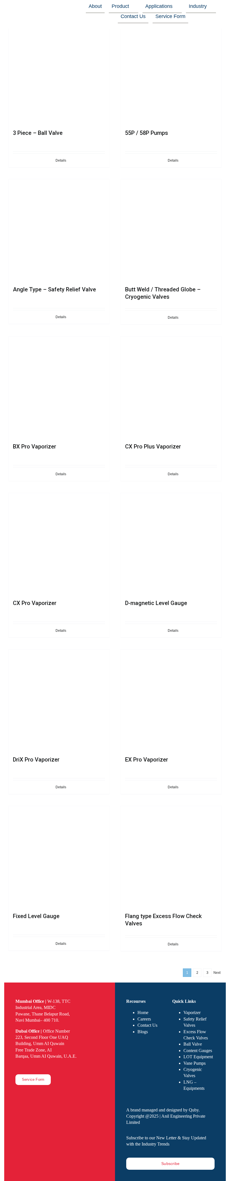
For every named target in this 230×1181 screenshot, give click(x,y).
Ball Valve (192, 1044)
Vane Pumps (194, 1063)
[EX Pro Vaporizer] (171, 699)
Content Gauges (197, 1050)
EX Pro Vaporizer (146, 759)
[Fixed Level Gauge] (59, 856)
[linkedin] (35, 1066)
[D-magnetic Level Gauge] (171, 543)
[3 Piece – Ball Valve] (59, 73)
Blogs (142, 1031)
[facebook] (17, 1066)
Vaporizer (192, 1012)
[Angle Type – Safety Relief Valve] (59, 229)
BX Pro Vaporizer (34, 446)
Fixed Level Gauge (36, 916)
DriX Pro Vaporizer (36, 759)
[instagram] (26, 1066)
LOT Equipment (198, 1056)
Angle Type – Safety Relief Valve (54, 289)
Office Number (42, 1031)
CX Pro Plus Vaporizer (153, 446)
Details (61, 160)
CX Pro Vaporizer (34, 603)
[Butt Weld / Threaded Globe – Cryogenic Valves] (171, 229)
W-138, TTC (42, 1001)
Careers (144, 1019)
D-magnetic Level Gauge (156, 603)
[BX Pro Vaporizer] (59, 386)
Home (142, 1012)
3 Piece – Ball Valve (38, 133)
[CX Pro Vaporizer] (59, 543)
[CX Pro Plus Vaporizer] (171, 386)
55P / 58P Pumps (146, 133)
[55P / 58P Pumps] (171, 73)
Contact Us (147, 1025)
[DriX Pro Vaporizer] (59, 699)
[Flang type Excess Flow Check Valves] (171, 856)
